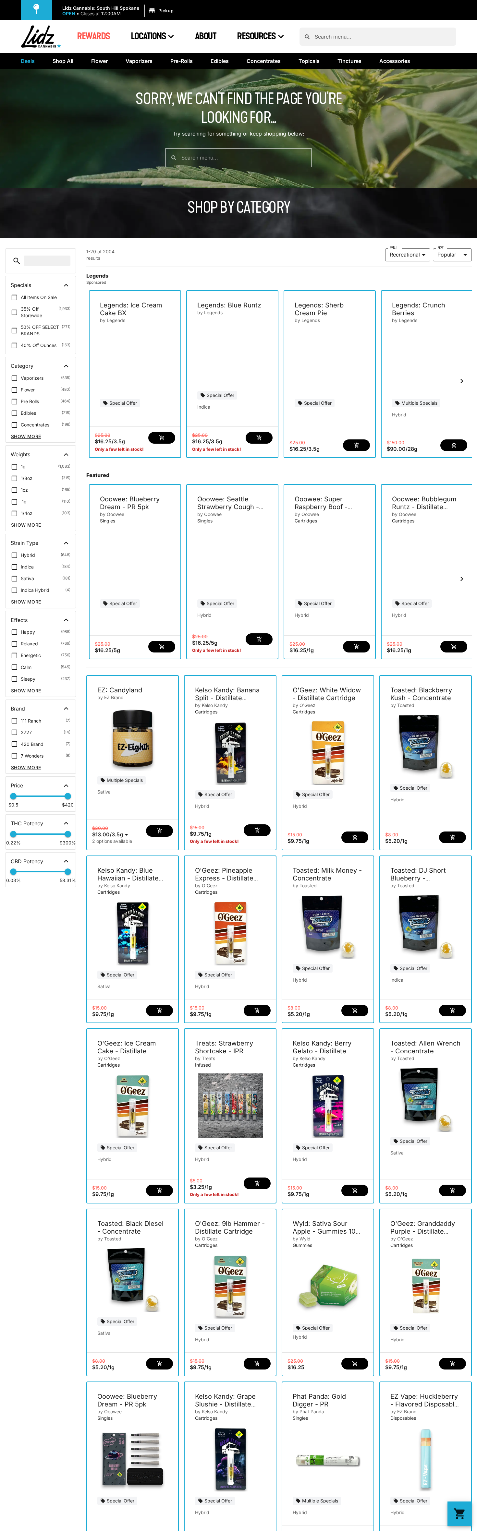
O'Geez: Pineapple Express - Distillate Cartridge (224, 878)
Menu (393, 247)
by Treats (205, 1058)
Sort (440, 247)
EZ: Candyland (119, 690)
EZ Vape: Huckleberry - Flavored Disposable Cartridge (424, 1404)
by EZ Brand (110, 697)
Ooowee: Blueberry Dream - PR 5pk (130, 503)
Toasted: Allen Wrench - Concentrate (425, 1047)
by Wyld (302, 1238)
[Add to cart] (161, 438)
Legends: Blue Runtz (229, 305)
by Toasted (402, 705)
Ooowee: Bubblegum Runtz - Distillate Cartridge (424, 507)
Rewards (93, 36)
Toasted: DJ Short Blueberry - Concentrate (418, 878)
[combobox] (383, 37)
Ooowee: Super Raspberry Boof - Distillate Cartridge (323, 507)
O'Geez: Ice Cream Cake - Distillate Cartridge (126, 1051)
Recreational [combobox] (405, 254)
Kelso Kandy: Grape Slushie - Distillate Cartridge (225, 1404)
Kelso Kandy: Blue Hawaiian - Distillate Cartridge (128, 878)
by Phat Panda (308, 1411)
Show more (26, 436)
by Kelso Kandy (211, 705)
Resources (256, 36)
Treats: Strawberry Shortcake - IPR (224, 1047)
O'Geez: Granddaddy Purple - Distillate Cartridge (422, 1231)
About (205, 36)
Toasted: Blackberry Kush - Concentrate (421, 694)
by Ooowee (112, 514)
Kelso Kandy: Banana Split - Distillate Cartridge (227, 698)
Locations (148, 36)
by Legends (112, 320)
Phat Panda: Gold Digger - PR (319, 1400)
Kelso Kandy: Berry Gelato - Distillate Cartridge (322, 1051)
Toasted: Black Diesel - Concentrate (130, 1227)
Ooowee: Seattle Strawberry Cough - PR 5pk (228, 507)
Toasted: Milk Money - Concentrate (327, 874)
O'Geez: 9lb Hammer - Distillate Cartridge (230, 1227)
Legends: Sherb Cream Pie (319, 309)
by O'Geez (304, 705)
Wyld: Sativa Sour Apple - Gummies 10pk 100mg (328, 1231)
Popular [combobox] (446, 254)
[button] (119, 11)
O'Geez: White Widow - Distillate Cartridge (327, 694)
